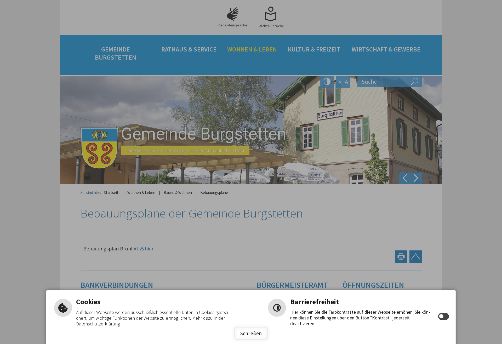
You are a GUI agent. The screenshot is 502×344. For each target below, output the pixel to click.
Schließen (251, 333)
